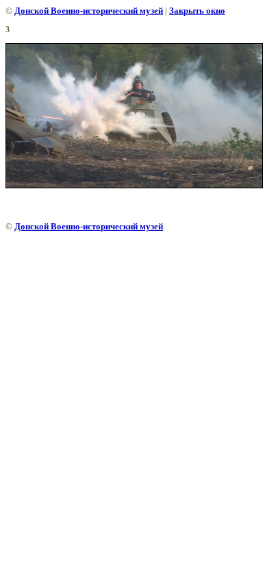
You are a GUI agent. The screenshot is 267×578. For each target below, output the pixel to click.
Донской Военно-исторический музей (88, 10)
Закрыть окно (197, 10)
